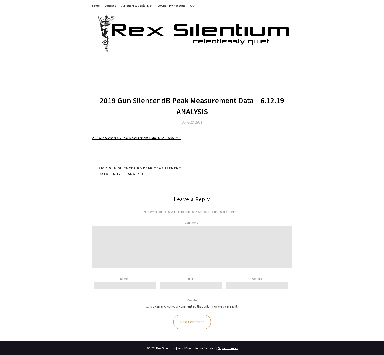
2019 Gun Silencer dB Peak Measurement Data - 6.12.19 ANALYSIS (136, 138)
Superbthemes (228, 348)
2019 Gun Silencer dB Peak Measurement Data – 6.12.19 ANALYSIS (140, 171)
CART (193, 6)
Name (125, 279)
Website (257, 279)
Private (192, 300)
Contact (110, 6)
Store (96, 6)
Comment (192, 223)
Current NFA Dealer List (136, 6)
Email (191, 279)
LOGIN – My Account (171, 6)
